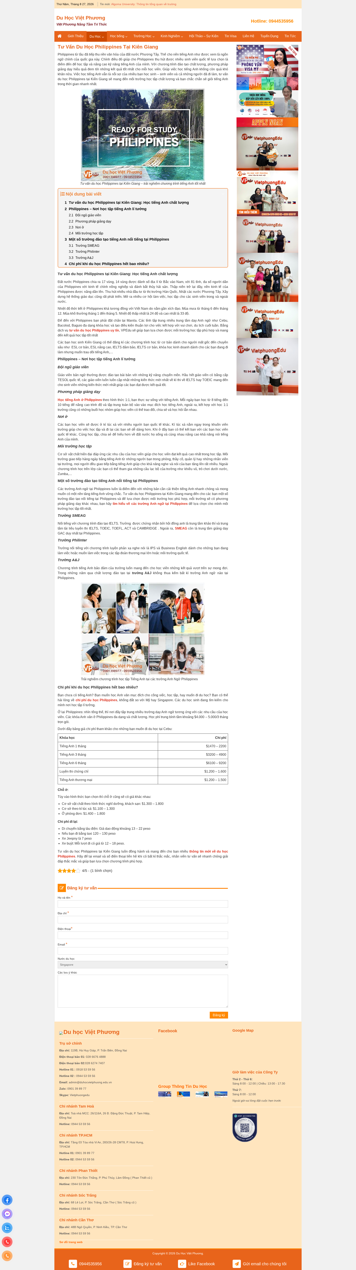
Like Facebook (201, 1264)
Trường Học (142, 36)
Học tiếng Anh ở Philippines (80, 400)
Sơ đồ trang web (71, 1242)
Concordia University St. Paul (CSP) (134, 4)
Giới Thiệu (75, 36)
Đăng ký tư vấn (148, 1264)
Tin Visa (231, 36)
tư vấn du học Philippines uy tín (94, 330)
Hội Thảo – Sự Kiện (203, 36)
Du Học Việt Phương (80, 18)
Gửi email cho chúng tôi (264, 1264)
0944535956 (281, 21)
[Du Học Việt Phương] (59, 36)
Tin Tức (290, 36)
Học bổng (117, 36)
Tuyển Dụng (269, 36)
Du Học (95, 36)
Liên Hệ (248, 36)
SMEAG (181, 528)
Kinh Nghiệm (170, 36)
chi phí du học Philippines (96, 700)
